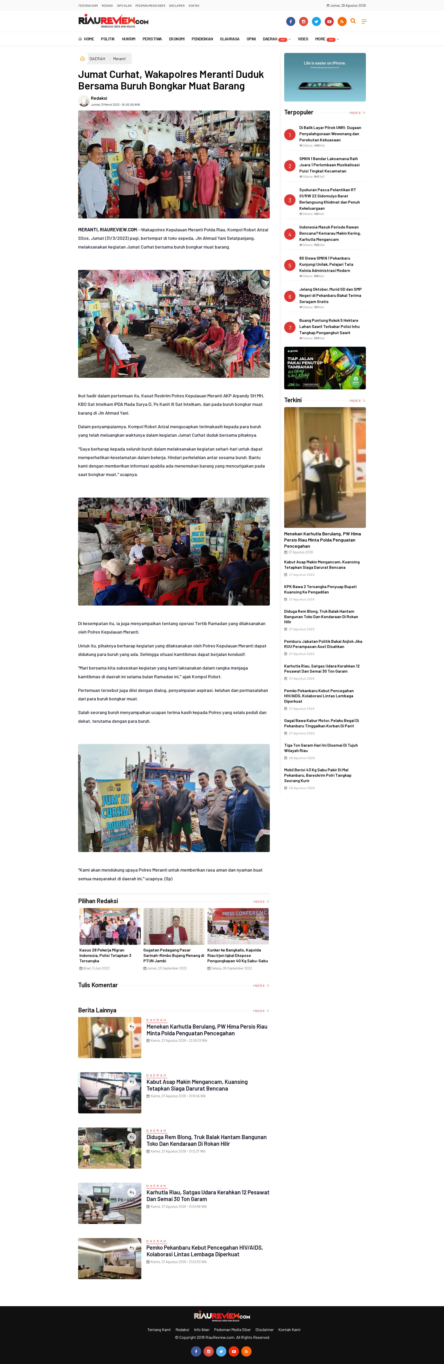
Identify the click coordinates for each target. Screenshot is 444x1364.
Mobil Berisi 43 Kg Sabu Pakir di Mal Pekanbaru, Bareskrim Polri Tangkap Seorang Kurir (317, 775)
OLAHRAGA (229, 38)
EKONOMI (177, 38)
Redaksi (107, 5)
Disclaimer (177, 5)
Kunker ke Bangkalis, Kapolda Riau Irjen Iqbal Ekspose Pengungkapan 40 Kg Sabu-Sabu (237, 955)
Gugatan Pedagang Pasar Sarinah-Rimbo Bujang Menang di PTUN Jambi (173, 955)
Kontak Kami (289, 1329)
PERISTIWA (152, 38)
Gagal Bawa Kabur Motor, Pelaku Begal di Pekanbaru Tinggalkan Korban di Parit (321, 723)
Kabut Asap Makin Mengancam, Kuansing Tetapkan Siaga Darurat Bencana (197, 1085)
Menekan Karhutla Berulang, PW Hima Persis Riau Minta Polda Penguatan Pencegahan (206, 1029)
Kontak (194, 5)
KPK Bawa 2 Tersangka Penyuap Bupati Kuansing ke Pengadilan (320, 589)
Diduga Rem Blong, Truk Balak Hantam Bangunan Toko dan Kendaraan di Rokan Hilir (206, 1140)
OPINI (251, 38)
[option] (110, 941)
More (324, 38)
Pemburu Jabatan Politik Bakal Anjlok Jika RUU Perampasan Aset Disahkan (323, 644)
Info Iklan (124, 5)
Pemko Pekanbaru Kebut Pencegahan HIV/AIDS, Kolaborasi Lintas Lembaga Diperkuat (204, 1250)
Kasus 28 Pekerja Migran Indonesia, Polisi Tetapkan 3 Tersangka (105, 955)
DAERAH (274, 38)
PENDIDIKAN (202, 38)
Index (259, 901)
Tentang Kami (88, 5)
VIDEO (303, 38)
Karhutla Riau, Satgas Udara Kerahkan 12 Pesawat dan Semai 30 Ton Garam (322, 668)
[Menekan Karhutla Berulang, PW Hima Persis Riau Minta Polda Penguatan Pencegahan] (325, 467)
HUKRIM (128, 38)
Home (89, 38)
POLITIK (108, 38)
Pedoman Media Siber (150, 5)
